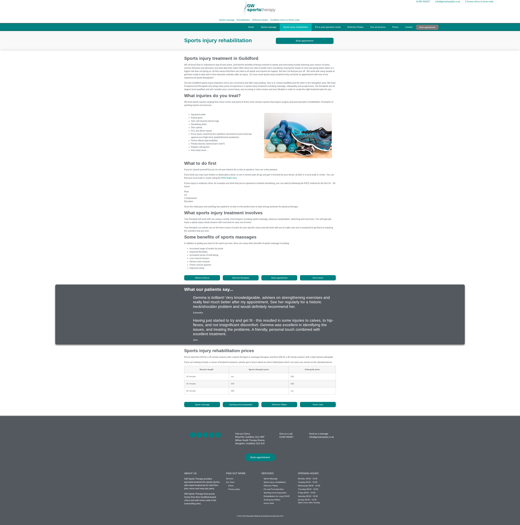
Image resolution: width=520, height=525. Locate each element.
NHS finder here (229, 178)
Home (251, 27)
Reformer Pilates (355, 27)
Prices (395, 27)
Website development (262, 516)
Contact (409, 27)
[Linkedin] (211, 435)
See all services (378, 27)
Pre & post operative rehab (328, 27)
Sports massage (268, 27)
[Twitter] (199, 435)
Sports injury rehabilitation (295, 27)
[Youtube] (205, 435)
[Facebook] (192, 435)
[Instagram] (218, 435)
